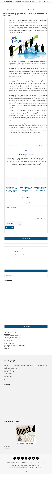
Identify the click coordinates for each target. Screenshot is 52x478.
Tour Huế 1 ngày (7, 331)
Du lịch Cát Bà (7, 334)
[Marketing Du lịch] (26, 5)
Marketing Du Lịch (8, 365)
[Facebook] (14, 458)
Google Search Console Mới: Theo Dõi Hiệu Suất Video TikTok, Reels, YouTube (24, 1)
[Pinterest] (4, 30)
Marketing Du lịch (36, 465)
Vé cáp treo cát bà (8, 373)
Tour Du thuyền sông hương (10, 332)
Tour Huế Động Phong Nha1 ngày (20, 248)
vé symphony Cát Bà (8, 340)
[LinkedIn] (46, 145)
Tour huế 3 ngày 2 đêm (9, 337)
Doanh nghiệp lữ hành (11, 145)
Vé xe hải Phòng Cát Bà (9, 343)
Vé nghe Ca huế (7, 346)
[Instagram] (22, 458)
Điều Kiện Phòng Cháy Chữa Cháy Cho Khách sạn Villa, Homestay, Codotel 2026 (11, 189)
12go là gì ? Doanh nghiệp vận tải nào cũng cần (23, 251)
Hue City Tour (7, 348)
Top (26, 471)
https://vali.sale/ (7, 371)
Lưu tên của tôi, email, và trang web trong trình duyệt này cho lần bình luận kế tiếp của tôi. (26, 218)
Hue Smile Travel (39, 467)
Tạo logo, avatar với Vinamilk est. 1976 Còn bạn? (19, 245)
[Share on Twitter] (4, 27)
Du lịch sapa (7, 368)
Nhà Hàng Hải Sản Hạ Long (10, 345)
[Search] (47, 1)
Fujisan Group (18, 335)
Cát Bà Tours (7, 446)
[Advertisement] (26, 262)
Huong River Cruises (22, 164)
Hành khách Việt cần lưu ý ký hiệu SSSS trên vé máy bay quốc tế (40, 189)
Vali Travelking (7, 370)
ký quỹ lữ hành (23, 145)
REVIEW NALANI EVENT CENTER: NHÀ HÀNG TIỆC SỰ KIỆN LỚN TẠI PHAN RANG (29, 242)
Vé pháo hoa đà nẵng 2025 (10, 342)
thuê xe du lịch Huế (12, 338)
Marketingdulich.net (26, 155)
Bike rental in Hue (8, 376)
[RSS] (29, 458)
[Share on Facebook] (4, 24)
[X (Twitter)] (18, 458)
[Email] (4, 34)
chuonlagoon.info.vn (35, 164)
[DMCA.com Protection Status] (8, 280)
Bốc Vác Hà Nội (7, 448)
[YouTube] (33, 458)
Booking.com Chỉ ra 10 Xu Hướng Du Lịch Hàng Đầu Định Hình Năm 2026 (26, 189)
